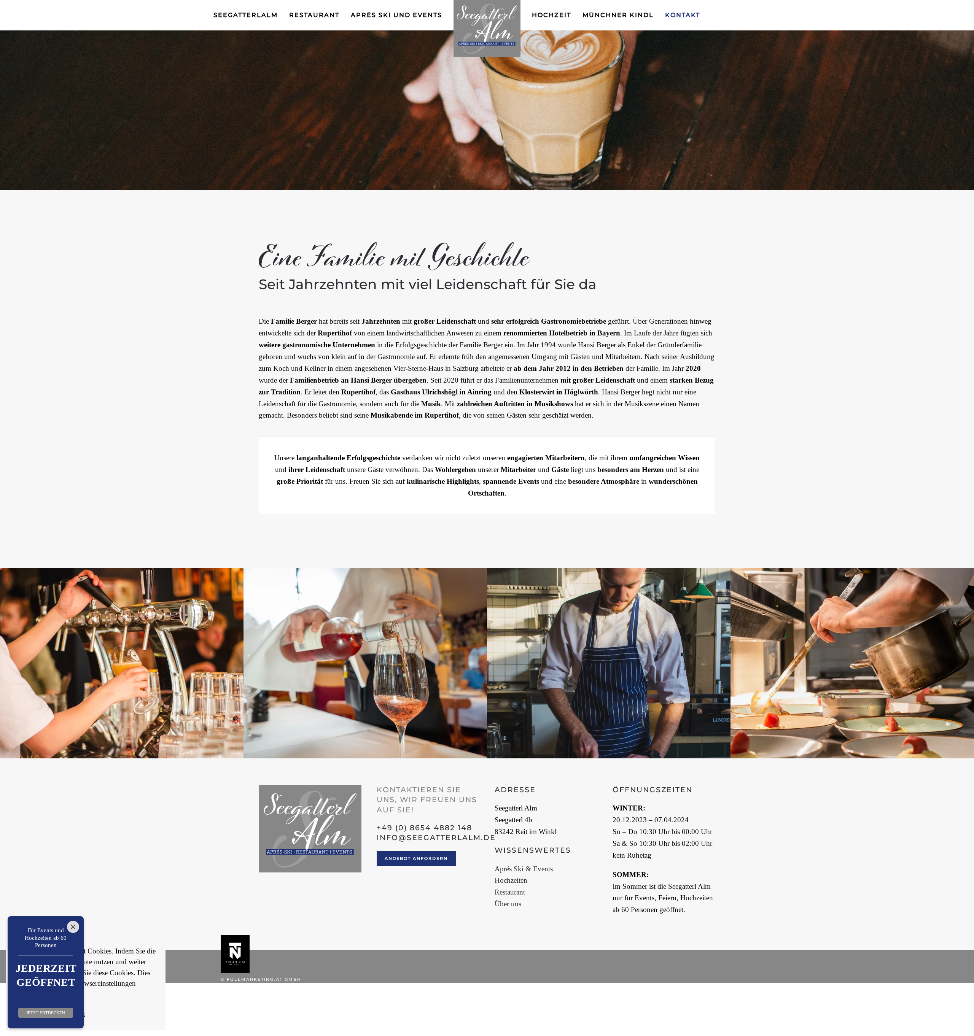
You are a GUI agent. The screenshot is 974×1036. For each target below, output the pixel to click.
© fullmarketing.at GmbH (261, 979)
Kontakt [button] (682, 15)
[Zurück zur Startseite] (487, 28)
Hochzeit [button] (551, 15)
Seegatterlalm (245, 15)
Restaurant (510, 892)
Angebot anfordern (416, 858)
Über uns (508, 904)
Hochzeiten (511, 880)
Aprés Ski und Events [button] (396, 15)
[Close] (73, 927)
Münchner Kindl (618, 15)
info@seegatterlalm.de (436, 837)
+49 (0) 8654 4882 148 (424, 827)
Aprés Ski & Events (524, 869)
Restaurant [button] (314, 15)
